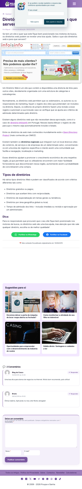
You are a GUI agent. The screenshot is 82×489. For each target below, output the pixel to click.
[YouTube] (35, 479)
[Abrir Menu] (74, 3)
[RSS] (47, 479)
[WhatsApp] (51, 479)
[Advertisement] (41, 265)
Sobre (42, 473)
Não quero (35, 22)
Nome (8, 451)
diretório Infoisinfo (19, 123)
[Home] (3, 14)
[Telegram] (39, 479)
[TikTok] (60, 479)
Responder (74, 372)
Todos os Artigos (12, 473)
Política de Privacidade (29, 473)
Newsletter (60, 473)
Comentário (9, 422)
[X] (30, 479)
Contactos (51, 473)
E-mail (27, 451)
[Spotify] (56, 479)
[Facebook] (22, 479)
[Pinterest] (43, 479)
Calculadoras (71, 473)
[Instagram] (26, 479)
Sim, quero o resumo (54, 22)
